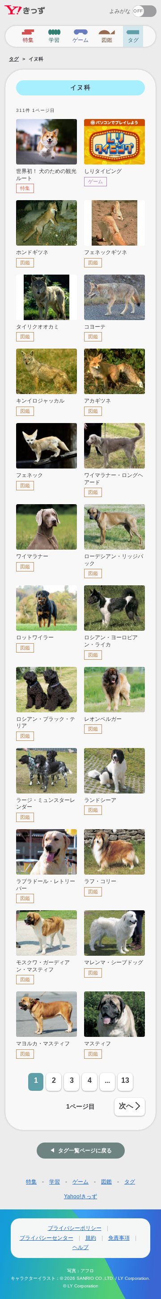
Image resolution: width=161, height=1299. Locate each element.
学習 (54, 1182)
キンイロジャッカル (40, 401)
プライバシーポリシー (75, 1228)
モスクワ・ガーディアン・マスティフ (43, 966)
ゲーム (80, 1182)
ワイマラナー (32, 556)
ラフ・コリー (100, 881)
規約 (90, 1238)
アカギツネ (97, 401)
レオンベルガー (103, 719)
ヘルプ (80, 1247)
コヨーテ (95, 327)
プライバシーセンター (46, 1238)
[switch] (112, 8)
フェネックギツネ (105, 252)
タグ (14, 59)
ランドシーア (100, 800)
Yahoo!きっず (80, 1196)
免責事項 (119, 1238)
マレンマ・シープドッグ (113, 962)
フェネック (29, 475)
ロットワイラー (35, 637)
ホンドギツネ (32, 252)
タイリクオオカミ (37, 327)
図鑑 (106, 1182)
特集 (31, 1182)
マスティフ (97, 1043)
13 (125, 1080)
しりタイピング (103, 171)
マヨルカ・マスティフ (43, 1043)
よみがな (120, 11)
